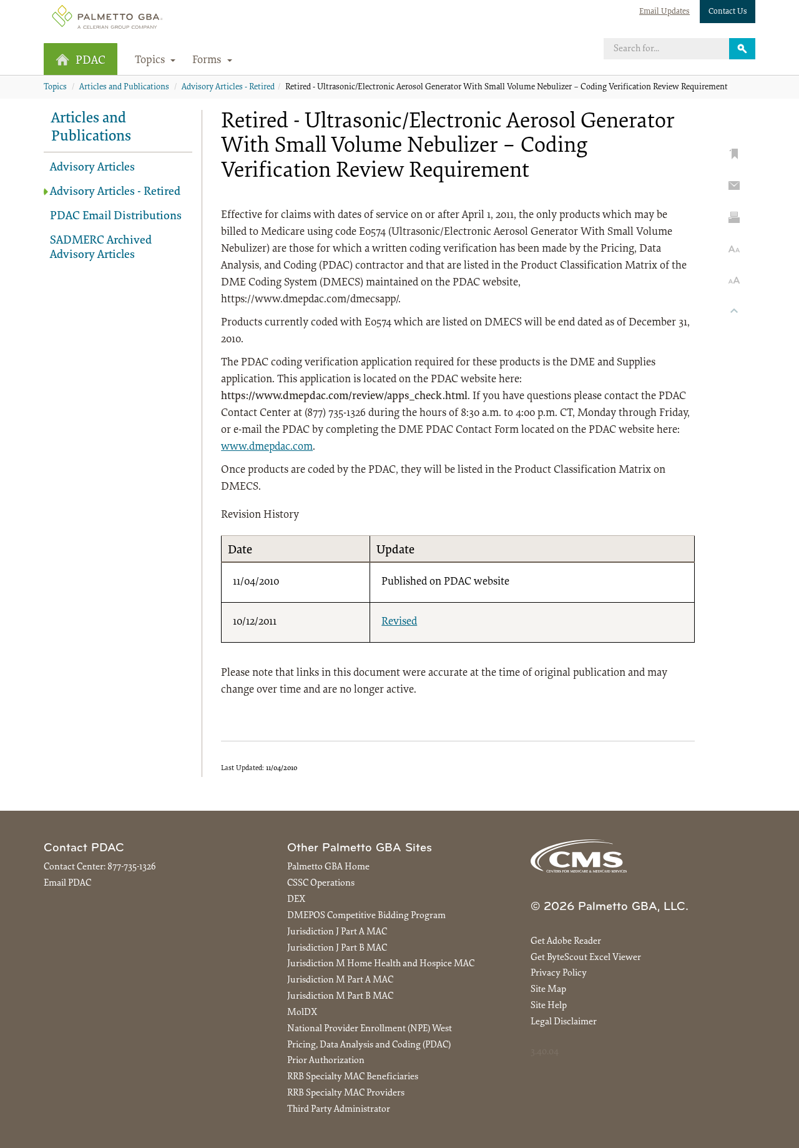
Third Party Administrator (338, 1109)
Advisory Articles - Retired (228, 87)
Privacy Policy (559, 973)
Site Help (549, 1006)
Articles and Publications (124, 87)
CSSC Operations (321, 883)
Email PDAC (67, 883)
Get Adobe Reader (566, 941)
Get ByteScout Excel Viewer (586, 957)
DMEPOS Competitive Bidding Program (366, 916)
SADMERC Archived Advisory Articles (101, 248)
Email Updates (664, 11)
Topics (55, 87)
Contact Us (727, 11)
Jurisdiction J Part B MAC (337, 948)
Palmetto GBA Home (328, 867)
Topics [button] (151, 60)
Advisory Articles (92, 168)
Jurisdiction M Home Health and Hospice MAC (380, 964)
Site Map (548, 989)
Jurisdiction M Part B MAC (340, 996)
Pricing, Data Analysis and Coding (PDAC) (369, 1045)
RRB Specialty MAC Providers (345, 1093)
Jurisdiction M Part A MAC (340, 980)
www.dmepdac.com (267, 447)
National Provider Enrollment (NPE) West (369, 1029)
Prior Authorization (326, 1061)
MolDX (302, 1012)
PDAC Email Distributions (116, 216)
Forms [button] (208, 60)
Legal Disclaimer (564, 1022)
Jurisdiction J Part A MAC (337, 932)
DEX (296, 899)
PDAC (90, 61)
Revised (399, 622)
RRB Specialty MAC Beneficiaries (352, 1077)
